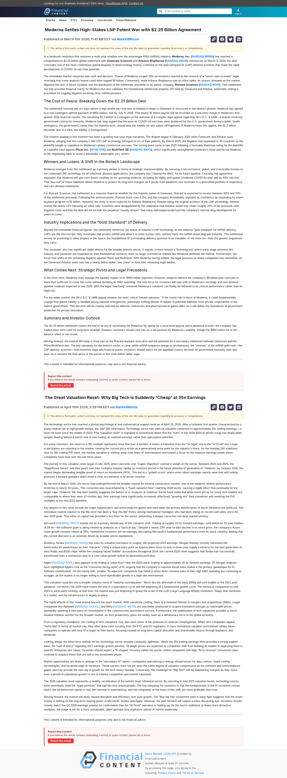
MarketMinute (128, 39)
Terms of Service (193, 773)
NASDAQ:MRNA (202, 56)
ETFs (74, 20)
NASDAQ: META (124, 606)
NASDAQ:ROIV (209, 84)
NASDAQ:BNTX (141, 149)
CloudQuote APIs (116, 3)
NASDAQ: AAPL (63, 562)
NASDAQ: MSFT (67, 523)
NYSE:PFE (98, 149)
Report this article (60, 385)
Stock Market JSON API (160, 753)
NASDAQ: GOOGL (87, 606)
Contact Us (136, 3)
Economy (87, 20)
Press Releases (126, 20)
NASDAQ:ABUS (176, 60)
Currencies (104, 20)
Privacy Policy (167, 773)
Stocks (50, 20)
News (63, 20)
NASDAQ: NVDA (76, 543)
